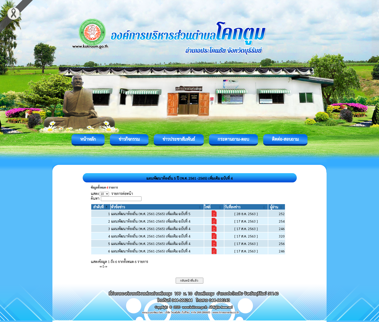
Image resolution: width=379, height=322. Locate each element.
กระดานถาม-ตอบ (233, 139)
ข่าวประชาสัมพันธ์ (179, 139)
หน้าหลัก (88, 139)
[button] (98, 207)
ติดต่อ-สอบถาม (285, 139)
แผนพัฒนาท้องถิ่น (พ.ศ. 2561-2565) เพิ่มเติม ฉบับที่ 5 (150, 213)
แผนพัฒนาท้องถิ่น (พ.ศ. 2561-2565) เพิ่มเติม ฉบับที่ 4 (150, 221)
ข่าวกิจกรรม (129, 139)
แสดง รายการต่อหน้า (112, 193)
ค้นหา (95, 198)
